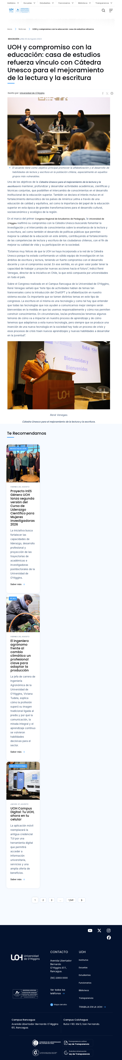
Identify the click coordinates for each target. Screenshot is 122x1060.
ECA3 (13, 598)
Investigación (18, 448)
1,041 (71, 900)
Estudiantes (45, 3)
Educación (13, 39)
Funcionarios (64, 3)
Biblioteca (83, 3)
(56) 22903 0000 (59, 978)
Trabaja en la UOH (91, 1007)
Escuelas (28, 3)
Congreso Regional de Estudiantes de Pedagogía (60, 218)
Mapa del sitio (60, 1004)
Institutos (12, 3)
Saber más (16, 584)
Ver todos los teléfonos (57, 991)
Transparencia (102, 3)
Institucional (18, 766)
